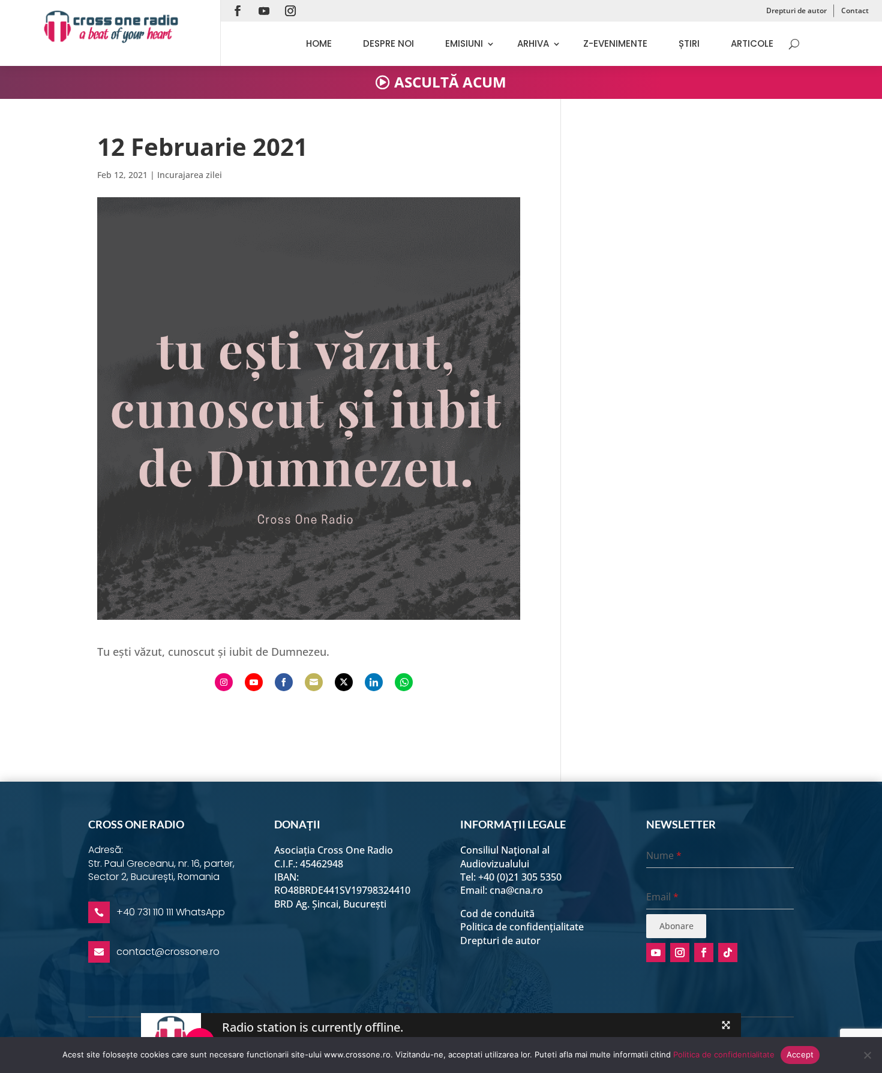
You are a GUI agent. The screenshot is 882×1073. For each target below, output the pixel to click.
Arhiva (533, 43)
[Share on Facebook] (284, 682)
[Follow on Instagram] (290, 11)
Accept (800, 1054)
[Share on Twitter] (344, 682)
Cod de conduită (497, 913)
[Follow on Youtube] (264, 11)
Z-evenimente (615, 43)
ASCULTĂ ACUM (450, 82)
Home (319, 43)
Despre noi (388, 43)
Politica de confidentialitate (724, 1054)
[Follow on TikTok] (727, 952)
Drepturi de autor (796, 10)
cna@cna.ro (516, 890)
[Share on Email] (314, 682)
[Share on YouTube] (254, 682)
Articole (752, 43)
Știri (689, 43)
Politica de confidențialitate (522, 926)
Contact (855, 10)
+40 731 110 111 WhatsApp (170, 912)
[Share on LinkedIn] (374, 682)
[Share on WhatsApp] (404, 682)
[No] (867, 1055)
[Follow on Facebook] (237, 11)
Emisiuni (464, 43)
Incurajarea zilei (189, 174)
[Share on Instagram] (224, 682)
